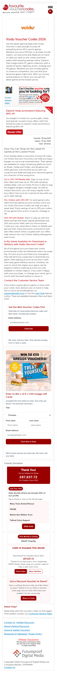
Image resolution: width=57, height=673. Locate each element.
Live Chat (39, 293)
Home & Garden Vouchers (17, 630)
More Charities (35, 571)
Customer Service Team (40, 614)
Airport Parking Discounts (16, 626)
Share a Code (29, 598)
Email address (14, 318)
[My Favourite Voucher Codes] (18, 9)
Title (8, 408)
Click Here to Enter (28, 442)
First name (10, 421)
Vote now (28, 526)
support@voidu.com (14, 293)
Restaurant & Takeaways (15, 634)
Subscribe (28, 329)
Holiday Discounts (25, 622)
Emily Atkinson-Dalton (8, 100)
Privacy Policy (35, 634)
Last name (34, 421)
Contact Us (9, 622)
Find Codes (20, 571)
